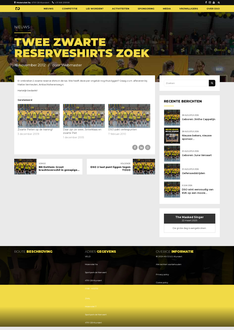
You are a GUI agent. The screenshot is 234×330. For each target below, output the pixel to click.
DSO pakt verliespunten (122, 129)
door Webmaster (67, 65)
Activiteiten (120, 8)
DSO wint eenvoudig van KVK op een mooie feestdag (197, 193)
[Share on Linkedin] (141, 147)
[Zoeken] (219, 3)
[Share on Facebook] (135, 147)
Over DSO (213, 8)
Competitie (69, 8)
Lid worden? (94, 8)
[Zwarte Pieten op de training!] (39, 116)
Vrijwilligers (188, 8)
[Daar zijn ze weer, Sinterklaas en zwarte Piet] (84, 116)
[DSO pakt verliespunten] (129, 116)
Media (167, 8)
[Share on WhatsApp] (147, 147)
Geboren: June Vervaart (197, 155)
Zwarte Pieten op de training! (35, 129)
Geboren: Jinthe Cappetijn (198, 119)
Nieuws (48, 8)
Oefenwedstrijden (193, 173)
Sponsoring (146, 8)
